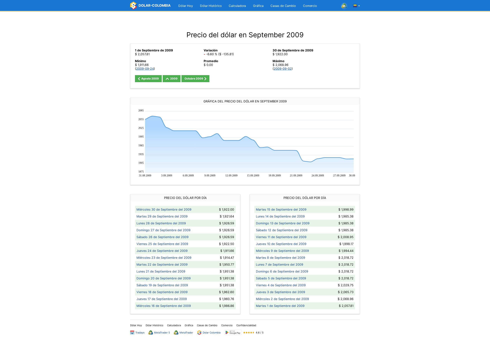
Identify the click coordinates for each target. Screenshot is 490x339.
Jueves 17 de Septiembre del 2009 (161, 299)
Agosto (150, 78)
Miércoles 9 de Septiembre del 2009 (282, 251)
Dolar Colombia (211, 332)
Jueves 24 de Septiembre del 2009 (162, 251)
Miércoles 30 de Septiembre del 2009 (163, 209)
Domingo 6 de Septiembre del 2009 (282, 271)
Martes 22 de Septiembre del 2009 (162, 264)
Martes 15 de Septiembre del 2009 (281, 209)
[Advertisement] (245, 21)
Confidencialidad (246, 325)
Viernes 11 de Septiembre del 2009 (281, 237)
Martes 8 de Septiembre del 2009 (280, 258)
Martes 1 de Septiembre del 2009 (280, 306)
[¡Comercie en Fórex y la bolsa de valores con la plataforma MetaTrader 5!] (344, 6)
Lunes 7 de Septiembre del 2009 (279, 264)
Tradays (140, 332)
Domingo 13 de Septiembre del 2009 (283, 223)
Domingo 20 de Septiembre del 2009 (163, 278)
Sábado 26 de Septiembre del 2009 (162, 237)
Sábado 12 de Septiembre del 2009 (281, 230)
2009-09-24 (145, 69)
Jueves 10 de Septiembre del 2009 (281, 244)
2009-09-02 (283, 69)
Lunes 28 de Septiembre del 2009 (161, 223)
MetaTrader (186, 332)
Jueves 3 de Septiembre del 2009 (280, 292)
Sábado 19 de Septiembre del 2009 (162, 285)
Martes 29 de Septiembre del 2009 (162, 216)
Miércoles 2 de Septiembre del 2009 (282, 299)
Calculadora (237, 6)
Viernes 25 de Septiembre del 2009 (162, 244)
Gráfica (258, 6)
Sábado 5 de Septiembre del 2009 (281, 278)
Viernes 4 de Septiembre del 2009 (281, 285)
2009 (173, 78)
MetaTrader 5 (162, 332)
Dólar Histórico (211, 6)
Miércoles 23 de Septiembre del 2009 (163, 258)
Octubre (194, 78)
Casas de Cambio (283, 6)
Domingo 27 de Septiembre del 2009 (163, 230)
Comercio (310, 6)
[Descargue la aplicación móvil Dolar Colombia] (233, 332)
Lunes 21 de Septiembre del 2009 (160, 271)
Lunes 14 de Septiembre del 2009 (280, 216)
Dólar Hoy (185, 6)
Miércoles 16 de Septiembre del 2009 (163, 306)
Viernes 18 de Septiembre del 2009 (162, 292)
